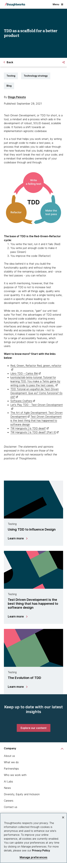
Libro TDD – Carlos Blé (24, 373)
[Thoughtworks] (15, 4)
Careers (8, 800)
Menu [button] (56, 4)
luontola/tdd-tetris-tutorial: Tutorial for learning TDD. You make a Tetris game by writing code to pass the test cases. (35, 381)
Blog (9, 85)
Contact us (10, 807)
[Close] (63, 817)
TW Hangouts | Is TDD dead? (28, 428)
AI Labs (8, 781)
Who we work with (15, 775)
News (7, 787)
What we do (11, 762)
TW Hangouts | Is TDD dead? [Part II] (33, 432)
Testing (11, 75)
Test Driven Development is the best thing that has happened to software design (36, 420)
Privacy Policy (41, 850)
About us (9, 755)
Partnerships (11, 768)
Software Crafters (21, 401)
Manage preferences (33, 857)
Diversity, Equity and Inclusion (22, 794)
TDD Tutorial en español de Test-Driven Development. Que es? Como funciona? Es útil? (36, 393)
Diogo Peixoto (17, 97)
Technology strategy (36, 75)
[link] (33, 728)
